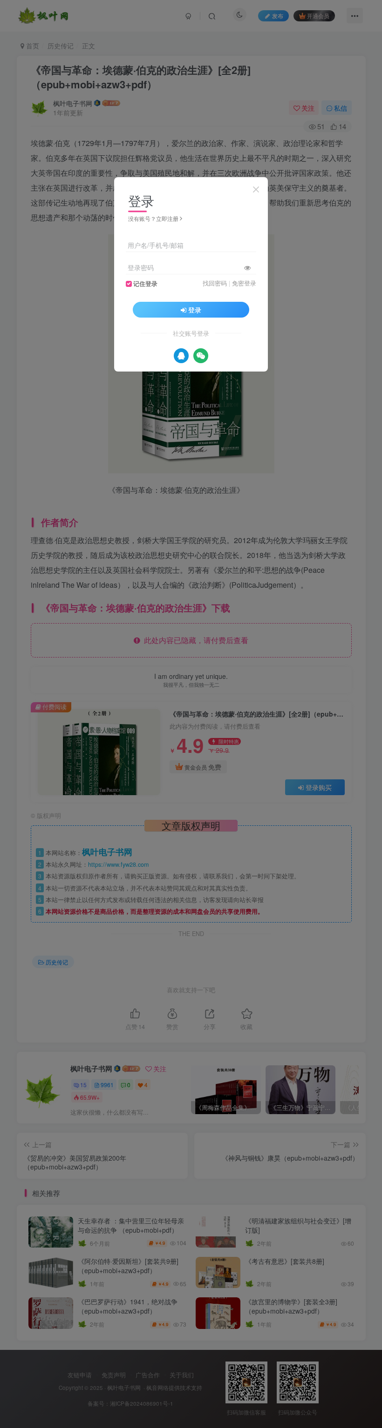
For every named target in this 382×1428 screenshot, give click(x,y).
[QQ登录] (181, 355)
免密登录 (244, 283)
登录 (194, 309)
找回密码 (215, 283)
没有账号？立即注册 (153, 218)
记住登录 (145, 283)
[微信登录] (200, 355)
